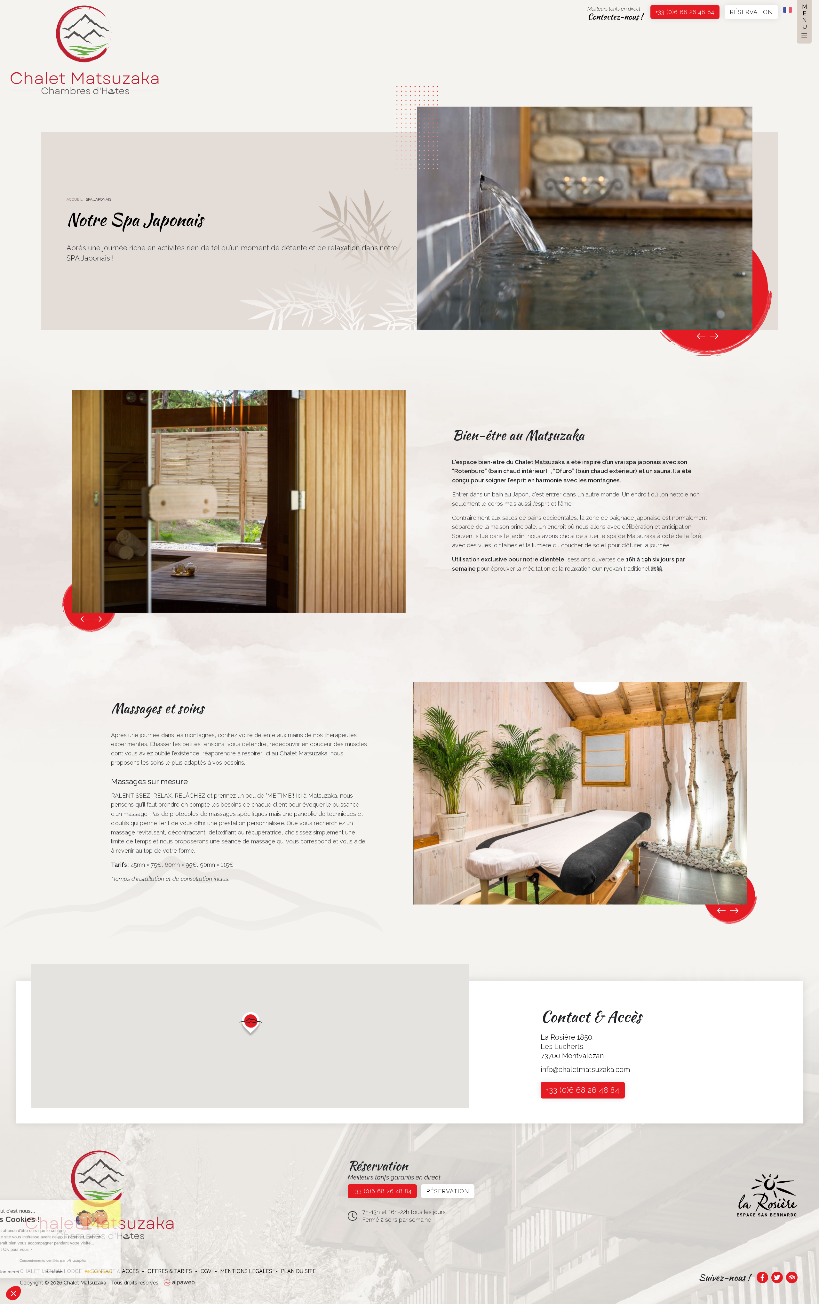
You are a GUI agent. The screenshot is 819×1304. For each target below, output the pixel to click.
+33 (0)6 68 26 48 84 (685, 12)
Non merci (28, 1271)
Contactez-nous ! (615, 16)
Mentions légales (246, 1271)
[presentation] (701, 336)
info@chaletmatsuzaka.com (585, 1069)
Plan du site (298, 1271)
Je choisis (73, 1271)
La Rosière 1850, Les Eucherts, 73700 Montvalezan (572, 1046)
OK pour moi (118, 1271)
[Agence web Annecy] (179, 1283)
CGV (206, 1271)
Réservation (751, 12)
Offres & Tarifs (169, 1271)
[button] (250, 1023)
